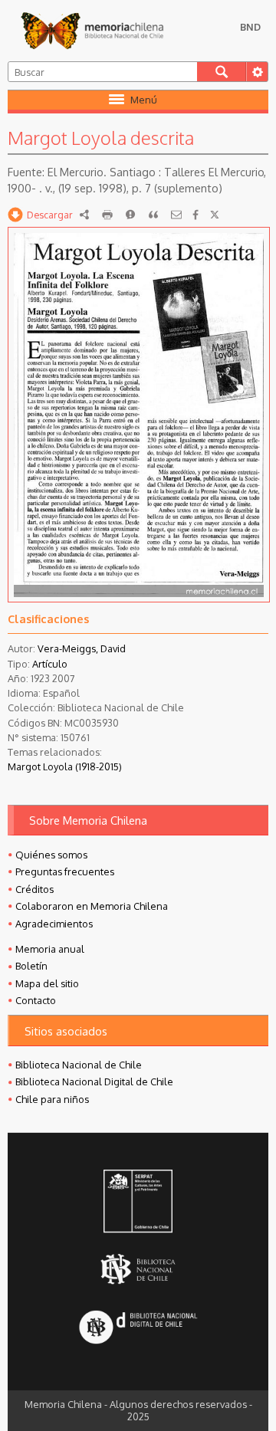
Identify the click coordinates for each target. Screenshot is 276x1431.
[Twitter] (214, 214)
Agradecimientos (54, 923)
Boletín (31, 966)
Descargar (50, 214)
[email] (176, 214)
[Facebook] (195, 214)
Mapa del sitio (47, 983)
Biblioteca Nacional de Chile (78, 1064)
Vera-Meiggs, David (82, 648)
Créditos (34, 889)
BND (250, 27)
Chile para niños (52, 1099)
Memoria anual (49, 949)
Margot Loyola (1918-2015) (65, 766)
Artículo (49, 664)
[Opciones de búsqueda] (257, 71)
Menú (143, 100)
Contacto (35, 1000)
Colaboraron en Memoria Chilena (91, 906)
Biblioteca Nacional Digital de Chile (94, 1081)
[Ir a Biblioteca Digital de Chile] (138, 1328)
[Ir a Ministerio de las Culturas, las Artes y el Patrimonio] (138, 1202)
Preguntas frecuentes (64, 871)
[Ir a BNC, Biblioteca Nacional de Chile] (138, 1269)
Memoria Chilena (92, 30)
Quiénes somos (51, 854)
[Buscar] (221, 71)
